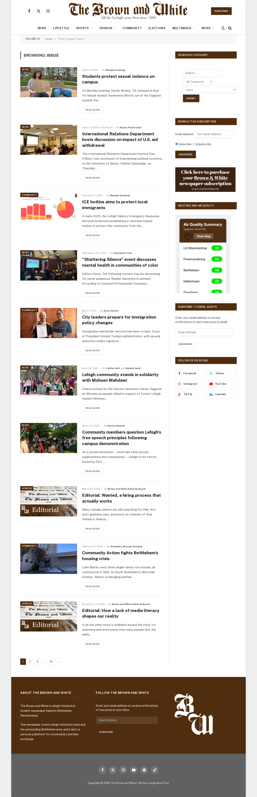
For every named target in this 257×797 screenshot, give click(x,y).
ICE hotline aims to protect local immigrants (115, 204)
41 (51, 661)
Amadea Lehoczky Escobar (127, 546)
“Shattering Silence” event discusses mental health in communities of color (120, 262)
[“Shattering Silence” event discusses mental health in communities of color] (48, 265)
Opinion (105, 28)
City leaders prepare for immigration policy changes (119, 320)
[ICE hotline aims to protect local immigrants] (48, 208)
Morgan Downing (115, 70)
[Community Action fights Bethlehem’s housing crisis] (48, 559)
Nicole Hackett (116, 425)
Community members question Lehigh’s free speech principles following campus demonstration (121, 438)
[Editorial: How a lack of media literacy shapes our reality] (48, 616)
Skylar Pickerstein (130, 127)
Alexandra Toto (123, 253)
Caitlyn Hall (113, 368)
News (42, 28)
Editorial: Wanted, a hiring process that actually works (121, 498)
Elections (156, 28)
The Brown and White (123, 783)
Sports (82, 28)
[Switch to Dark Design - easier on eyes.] (223, 28)
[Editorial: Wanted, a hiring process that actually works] (48, 501)
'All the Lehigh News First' (153, 783)
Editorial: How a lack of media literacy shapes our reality (120, 613)
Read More (93, 109)
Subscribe (221, 11)
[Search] (229, 28)
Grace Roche (111, 310)
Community (132, 28)
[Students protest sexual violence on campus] (48, 82)
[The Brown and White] (128, 11)
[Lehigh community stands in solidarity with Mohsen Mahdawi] (48, 380)
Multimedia (181, 28)
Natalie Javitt (133, 368)
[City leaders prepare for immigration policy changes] (48, 323)
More (206, 28)
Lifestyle (61, 28)
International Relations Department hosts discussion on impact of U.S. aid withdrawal (120, 139)
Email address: (184, 134)
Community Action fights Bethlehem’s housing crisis (120, 555)
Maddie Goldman (120, 195)
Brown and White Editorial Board (126, 488)
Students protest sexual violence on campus (118, 79)
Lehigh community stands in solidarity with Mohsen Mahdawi (120, 377)
